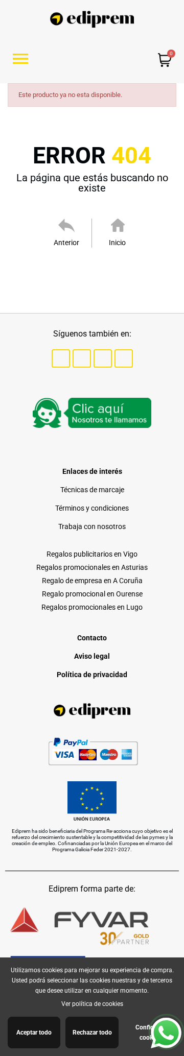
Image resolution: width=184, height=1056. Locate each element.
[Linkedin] (123, 358)
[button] (24, 58)
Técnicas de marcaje (92, 490)
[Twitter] (82, 358)
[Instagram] (103, 358)
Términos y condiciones (92, 508)
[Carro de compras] (165, 61)
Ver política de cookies (92, 1003)
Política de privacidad (92, 674)
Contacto (92, 638)
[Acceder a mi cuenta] (115, 59)
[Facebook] (61, 358)
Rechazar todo (92, 1032)
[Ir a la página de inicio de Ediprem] (92, 19)
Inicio (117, 242)
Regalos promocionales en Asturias (92, 567)
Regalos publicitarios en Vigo (92, 554)
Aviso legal (92, 656)
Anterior (66, 242)
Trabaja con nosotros (92, 526)
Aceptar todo (34, 1032)
